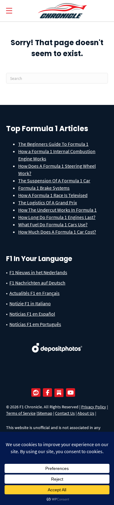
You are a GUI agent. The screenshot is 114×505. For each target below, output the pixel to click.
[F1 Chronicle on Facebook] (49, 393)
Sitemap (44, 413)
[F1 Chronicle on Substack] (59, 393)
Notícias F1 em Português (35, 324)
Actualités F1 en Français (34, 293)
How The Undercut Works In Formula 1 (57, 210)
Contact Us (65, 413)
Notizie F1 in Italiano (30, 303)
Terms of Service (21, 413)
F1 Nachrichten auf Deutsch (37, 283)
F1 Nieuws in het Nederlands (38, 272)
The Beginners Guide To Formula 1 (53, 144)
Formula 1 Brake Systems (44, 188)
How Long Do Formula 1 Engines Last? (56, 217)
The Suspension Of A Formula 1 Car (54, 180)
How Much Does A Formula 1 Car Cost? (57, 232)
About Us (86, 413)
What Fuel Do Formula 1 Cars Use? (53, 224)
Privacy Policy (93, 407)
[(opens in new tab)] (57, 343)
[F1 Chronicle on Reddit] (37, 393)
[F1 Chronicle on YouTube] (72, 393)
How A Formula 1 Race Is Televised (53, 195)
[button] (9, 11)
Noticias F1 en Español (32, 314)
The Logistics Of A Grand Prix (47, 202)
